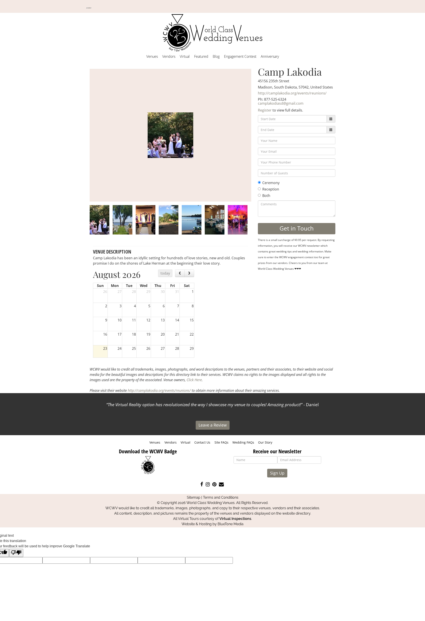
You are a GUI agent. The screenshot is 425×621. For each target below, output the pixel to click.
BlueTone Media (230, 524)
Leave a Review (213, 425)
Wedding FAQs (243, 442)
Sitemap (193, 497)
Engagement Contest (240, 56)
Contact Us (202, 442)
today (165, 273)
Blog (216, 56)
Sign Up (277, 473)
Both (266, 195)
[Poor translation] (16, 553)
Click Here (194, 379)
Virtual (185, 56)
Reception (270, 189)
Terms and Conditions (220, 497)
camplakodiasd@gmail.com (280, 103)
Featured (201, 56)
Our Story (265, 442)
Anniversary (270, 56)
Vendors (168, 56)
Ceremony (271, 182)
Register (265, 110)
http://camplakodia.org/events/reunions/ (292, 93)
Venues (152, 56)
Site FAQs (221, 442)
